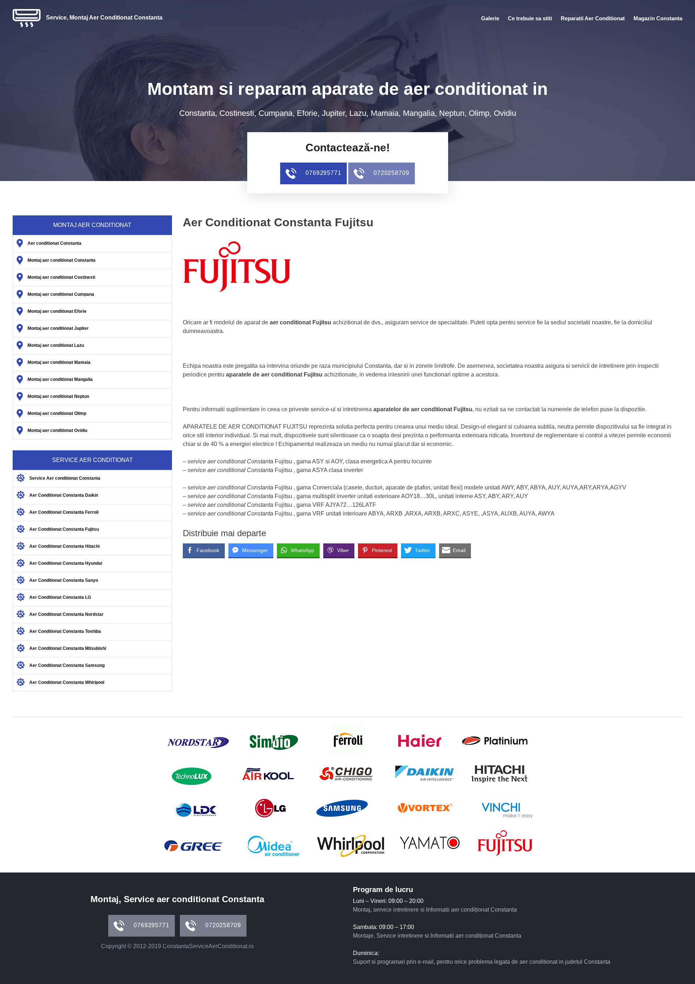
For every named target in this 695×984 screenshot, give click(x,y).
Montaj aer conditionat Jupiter (58, 328)
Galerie (490, 18)
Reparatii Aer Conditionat (593, 18)
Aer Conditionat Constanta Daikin (63, 495)
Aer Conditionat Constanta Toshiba (65, 631)
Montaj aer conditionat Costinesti (61, 277)
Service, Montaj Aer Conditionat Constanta (104, 17)
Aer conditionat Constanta (54, 243)
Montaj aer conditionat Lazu (56, 345)
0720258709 (390, 173)
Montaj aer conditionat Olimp (57, 413)
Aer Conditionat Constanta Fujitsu (64, 529)
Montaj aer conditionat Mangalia (60, 379)
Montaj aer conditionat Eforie (57, 311)
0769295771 (322, 173)
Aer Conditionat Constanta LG (60, 597)
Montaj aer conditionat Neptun (58, 396)
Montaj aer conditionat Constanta (62, 260)
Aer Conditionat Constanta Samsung (67, 665)
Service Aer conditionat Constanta (64, 478)
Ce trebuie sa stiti (530, 18)
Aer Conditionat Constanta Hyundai (65, 563)
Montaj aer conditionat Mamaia (59, 362)
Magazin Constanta (657, 18)
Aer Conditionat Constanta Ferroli (63, 512)
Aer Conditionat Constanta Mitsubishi (67, 648)
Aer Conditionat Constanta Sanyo (63, 580)
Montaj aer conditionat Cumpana (61, 294)
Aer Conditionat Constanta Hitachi (64, 546)
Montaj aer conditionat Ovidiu (57, 430)
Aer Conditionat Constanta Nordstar (66, 614)
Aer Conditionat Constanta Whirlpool (66, 682)
